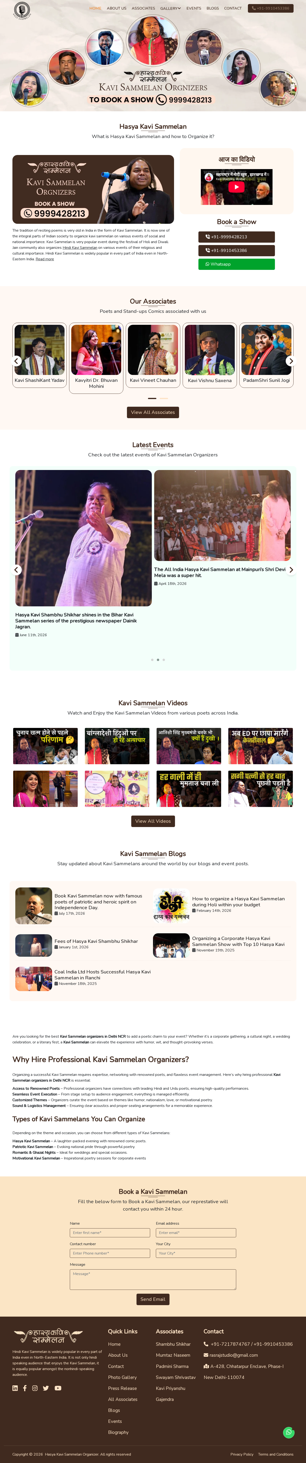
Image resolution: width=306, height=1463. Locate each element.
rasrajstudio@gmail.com (234, 1355)
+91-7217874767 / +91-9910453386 (251, 1344)
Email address (167, 1223)
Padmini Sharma (172, 1366)
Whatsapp (220, 264)
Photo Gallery (122, 1377)
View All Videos (153, 821)
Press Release (122, 1388)
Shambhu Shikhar (173, 1344)
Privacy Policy (241, 1454)
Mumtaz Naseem (173, 1355)
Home (114, 1344)
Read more (45, 259)
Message (77, 1264)
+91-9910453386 (273, 8)
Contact (116, 1366)
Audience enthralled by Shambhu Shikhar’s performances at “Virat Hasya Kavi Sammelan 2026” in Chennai (222, 572)
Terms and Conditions (276, 1454)
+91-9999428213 (228, 237)
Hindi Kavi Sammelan (80, 247)
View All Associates (153, 412)
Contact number (83, 1244)
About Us (118, 1355)
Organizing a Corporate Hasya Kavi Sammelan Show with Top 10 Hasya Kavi (238, 941)
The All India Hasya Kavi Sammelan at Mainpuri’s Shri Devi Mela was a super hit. (81, 572)
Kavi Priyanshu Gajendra (170, 1394)
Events (115, 1421)
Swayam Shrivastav (176, 1377)
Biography (118, 1432)
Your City (163, 1244)
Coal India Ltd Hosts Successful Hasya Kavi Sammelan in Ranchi (103, 975)
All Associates (122, 1399)
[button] (152, 398)
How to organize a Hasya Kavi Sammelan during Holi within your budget (238, 902)
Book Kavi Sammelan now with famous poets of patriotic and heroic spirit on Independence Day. (98, 902)
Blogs (114, 1410)
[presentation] (15, 360)
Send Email (153, 1299)
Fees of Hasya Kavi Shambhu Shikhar (96, 941)
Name (75, 1223)
